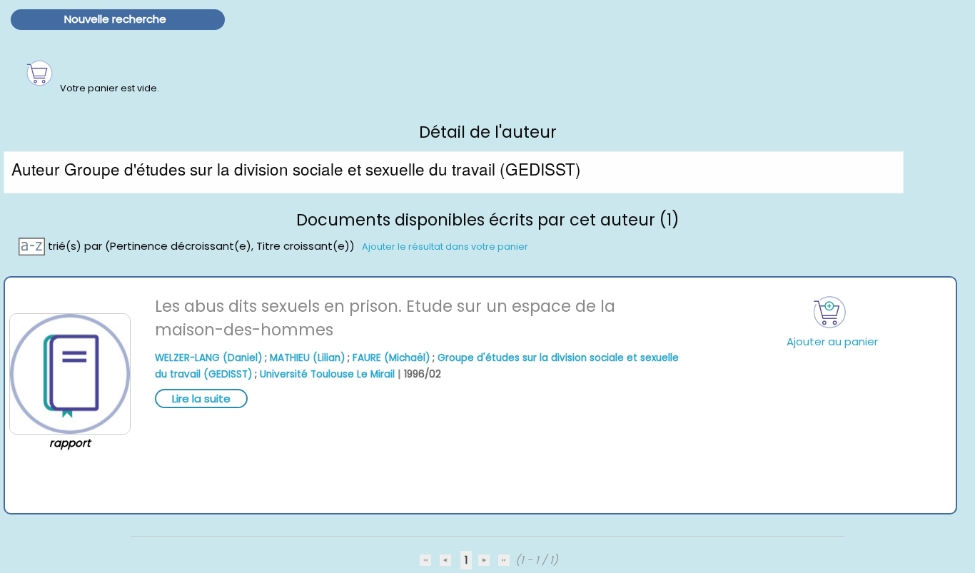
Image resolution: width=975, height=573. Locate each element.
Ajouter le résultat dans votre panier (445, 246)
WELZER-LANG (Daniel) (208, 358)
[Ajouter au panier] (830, 312)
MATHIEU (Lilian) (307, 358)
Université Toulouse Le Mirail (327, 374)
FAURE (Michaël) (391, 358)
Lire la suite (201, 398)
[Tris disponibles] (33, 245)
